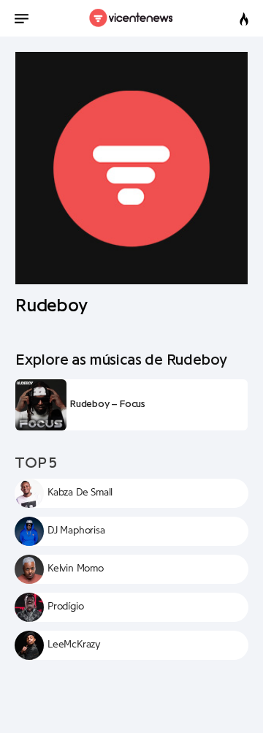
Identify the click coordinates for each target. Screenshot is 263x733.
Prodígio (65, 606)
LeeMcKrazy (74, 644)
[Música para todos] (131, 18)
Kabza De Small (80, 492)
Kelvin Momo (75, 568)
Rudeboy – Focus (107, 404)
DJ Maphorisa (76, 530)
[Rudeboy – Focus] (40, 404)
